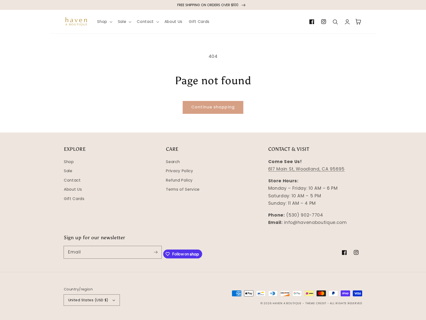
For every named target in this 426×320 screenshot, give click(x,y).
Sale (68, 170)
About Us (73, 189)
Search (173, 161)
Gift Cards (74, 198)
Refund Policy (179, 180)
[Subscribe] (155, 252)
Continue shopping (213, 107)
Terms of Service (183, 189)
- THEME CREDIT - (316, 303)
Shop (69, 161)
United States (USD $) (88, 300)
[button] (104, 21)
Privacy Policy (179, 170)
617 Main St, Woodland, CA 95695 (306, 169)
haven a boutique (287, 303)
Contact (72, 180)
